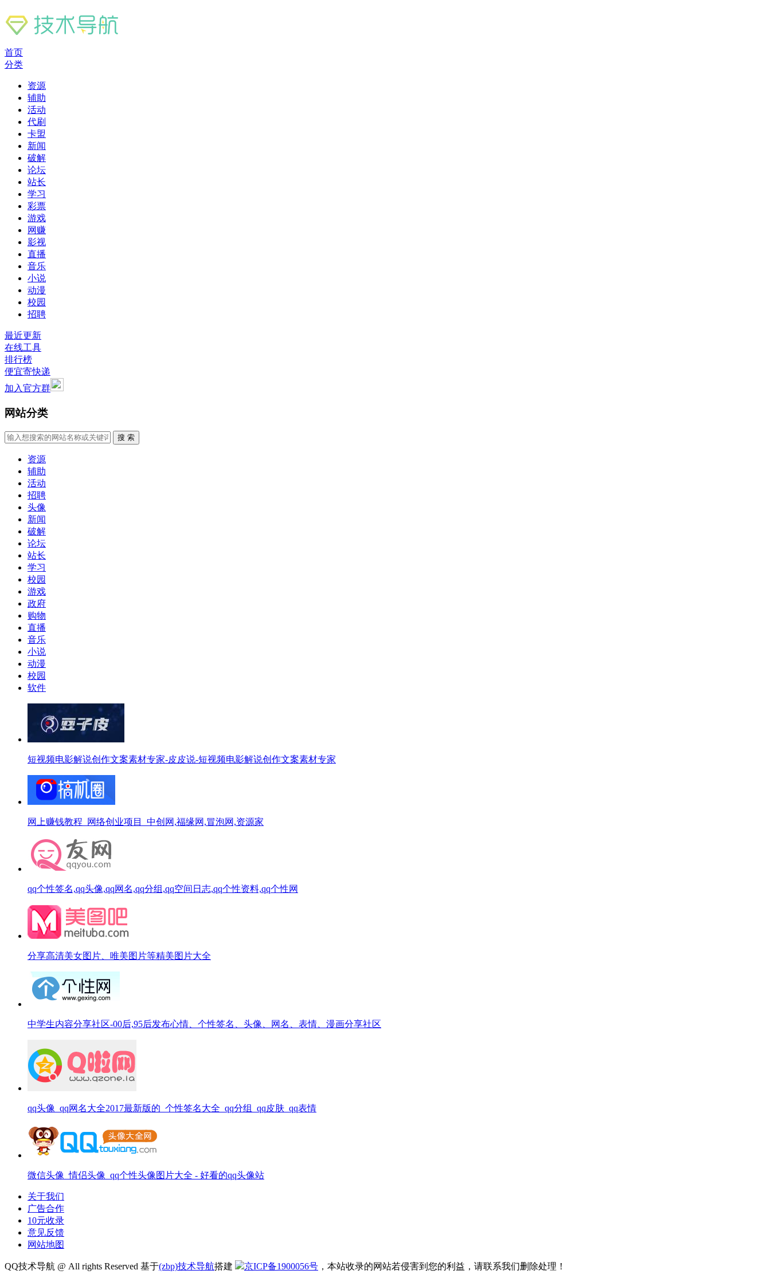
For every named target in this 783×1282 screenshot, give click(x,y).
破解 (37, 158)
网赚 (37, 230)
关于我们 (46, 1196)
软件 (37, 688)
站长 (37, 182)
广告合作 (46, 1208)
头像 (37, 507)
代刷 (37, 122)
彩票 (37, 206)
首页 (14, 52)
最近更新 (23, 335)
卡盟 (37, 134)
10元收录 (46, 1220)
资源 (37, 86)
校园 (37, 302)
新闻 (37, 146)
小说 (37, 278)
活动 (37, 110)
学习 (37, 194)
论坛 (37, 170)
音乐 (37, 266)
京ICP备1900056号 (281, 1266)
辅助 (37, 98)
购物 (37, 615)
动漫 (37, 290)
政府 (37, 603)
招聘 (37, 314)
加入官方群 (27, 388)
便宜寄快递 (27, 371)
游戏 (37, 218)
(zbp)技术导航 (186, 1266)
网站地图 (46, 1244)
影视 (37, 242)
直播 (37, 254)
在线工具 (23, 347)
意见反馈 (46, 1232)
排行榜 (18, 359)
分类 (14, 64)
